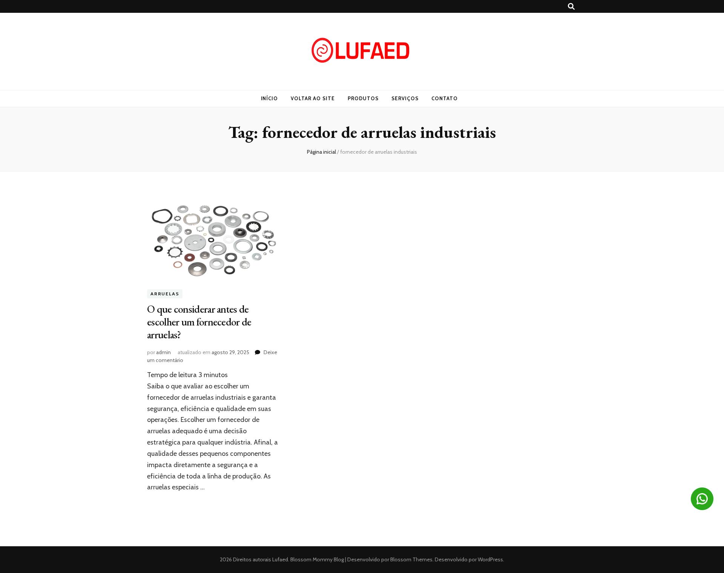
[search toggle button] (571, 6)
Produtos (363, 98)
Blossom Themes (411, 559)
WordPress (490, 559)
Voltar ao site (313, 98)
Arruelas (164, 294)
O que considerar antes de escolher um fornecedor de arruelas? (199, 321)
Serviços (405, 98)
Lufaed (280, 559)
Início (269, 98)
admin (163, 352)
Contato (444, 98)
